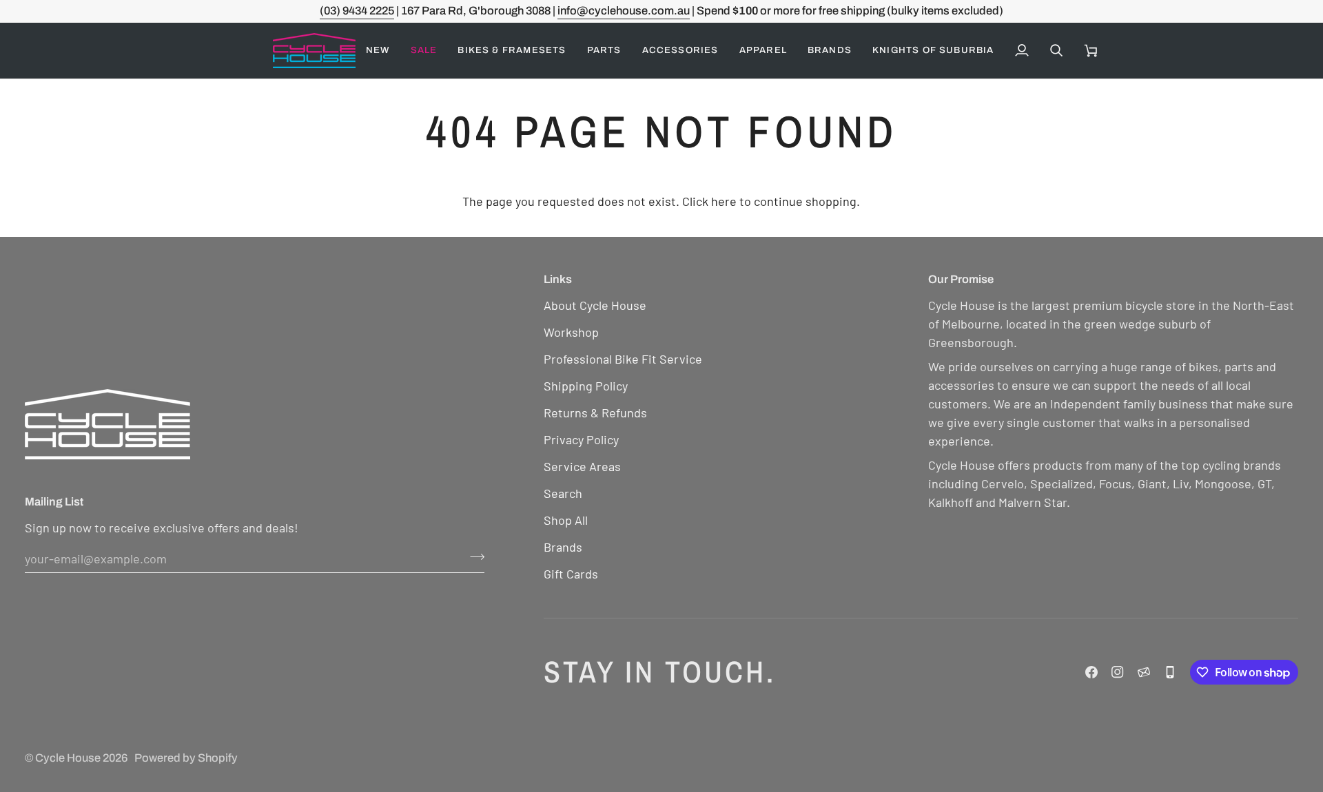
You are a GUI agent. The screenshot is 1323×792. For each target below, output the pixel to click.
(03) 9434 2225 (357, 11)
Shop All (566, 520)
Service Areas (582, 466)
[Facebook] (1091, 672)
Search (563, 493)
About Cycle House (595, 305)
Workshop (571, 332)
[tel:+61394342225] (1170, 672)
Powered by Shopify (186, 758)
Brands (563, 546)
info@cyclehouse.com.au (623, 11)
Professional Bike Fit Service (623, 358)
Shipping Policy (586, 385)
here (724, 201)
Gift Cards (571, 573)
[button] (424, 51)
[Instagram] (1117, 672)
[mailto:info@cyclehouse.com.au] (1144, 672)
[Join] (473, 556)
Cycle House (68, 758)
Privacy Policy (581, 439)
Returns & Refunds (595, 412)
